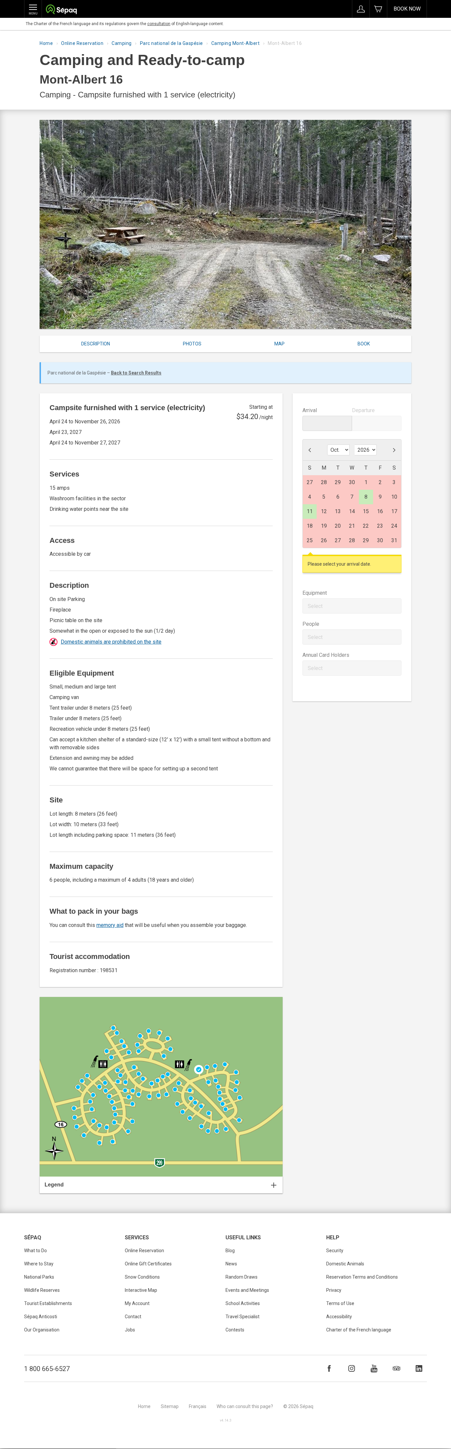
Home (46, 43)
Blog (230, 1250)
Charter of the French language (358, 1329)
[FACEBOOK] (329, 1368)
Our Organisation (41, 1329)
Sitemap (170, 1406)
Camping (122, 43)
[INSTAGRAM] (352, 1368)
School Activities (243, 1303)
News (231, 1263)
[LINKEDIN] (419, 1368)
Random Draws (242, 1277)
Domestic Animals (345, 1263)
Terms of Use (340, 1303)
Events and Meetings (247, 1290)
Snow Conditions (142, 1277)
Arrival (309, 410)
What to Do (35, 1250)
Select (315, 606)
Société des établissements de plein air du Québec (61, 10)
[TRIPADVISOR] (396, 1368)
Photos (192, 343)
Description (95, 343)
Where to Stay (38, 1263)
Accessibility (339, 1316)
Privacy (333, 1290)
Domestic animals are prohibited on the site (111, 642)
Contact (133, 1316)
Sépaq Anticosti (40, 1316)
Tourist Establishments (48, 1303)
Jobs (130, 1329)
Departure (363, 410)
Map (279, 343)
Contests (235, 1329)
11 (310, 511)
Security (334, 1250)
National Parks (39, 1277)
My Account (137, 1303)
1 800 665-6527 (47, 1369)
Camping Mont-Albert (235, 43)
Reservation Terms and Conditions (362, 1277)
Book (364, 343)
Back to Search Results (136, 372)
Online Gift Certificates (148, 1263)
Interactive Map (141, 1290)
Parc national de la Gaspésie (171, 43)
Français (197, 1406)
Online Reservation (82, 43)
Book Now (407, 9)
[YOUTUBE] (374, 1368)
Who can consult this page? (245, 1406)
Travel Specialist (243, 1316)
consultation (158, 23)
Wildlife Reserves (42, 1290)
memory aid (109, 925)
